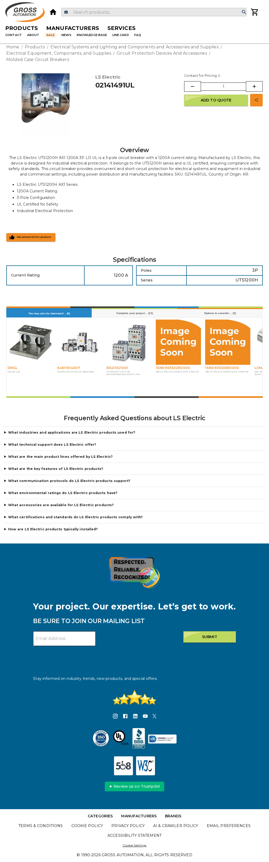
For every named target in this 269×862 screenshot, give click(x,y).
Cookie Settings (135, 845)
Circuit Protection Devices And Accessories (162, 53)
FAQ (137, 35)
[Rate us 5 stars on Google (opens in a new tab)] (134, 697)
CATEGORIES (100, 816)
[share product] (256, 100)
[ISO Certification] (100, 739)
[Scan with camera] (66, 12)
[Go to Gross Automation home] (53, 12)
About (33, 35)
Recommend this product (34, 237)
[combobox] (153, 12)
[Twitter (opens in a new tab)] (154, 717)
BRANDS (173, 816)
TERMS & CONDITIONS (40, 825)
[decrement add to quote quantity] (192, 86)
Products (21, 28)
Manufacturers (72, 28)
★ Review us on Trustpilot (134, 786)
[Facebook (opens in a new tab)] (125, 717)
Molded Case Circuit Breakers (37, 59)
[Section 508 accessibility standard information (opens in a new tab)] (123, 765)
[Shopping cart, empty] (255, 12)
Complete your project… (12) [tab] (134, 313)
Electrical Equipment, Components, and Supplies (58, 53)
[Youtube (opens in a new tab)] (145, 717)
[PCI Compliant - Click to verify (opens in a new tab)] (162, 739)
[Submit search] (244, 12)
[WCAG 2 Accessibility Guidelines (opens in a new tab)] (145, 765)
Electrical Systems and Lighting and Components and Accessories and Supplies (134, 46)
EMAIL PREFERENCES (229, 825)
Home (12, 46)
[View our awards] (134, 572)
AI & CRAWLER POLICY (175, 825)
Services (121, 28)
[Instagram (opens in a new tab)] (115, 717)
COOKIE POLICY (87, 825)
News (66, 35)
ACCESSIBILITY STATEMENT (134, 835)
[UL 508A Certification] (120, 739)
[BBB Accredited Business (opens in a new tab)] (138, 739)
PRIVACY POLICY (128, 825)
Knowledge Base (92, 35)
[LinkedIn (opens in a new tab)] (135, 717)
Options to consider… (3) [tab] (220, 313)
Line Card (120, 35)
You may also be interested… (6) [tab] (49, 313)
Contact (13, 35)
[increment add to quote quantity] (254, 86)
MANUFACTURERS (139, 816)
